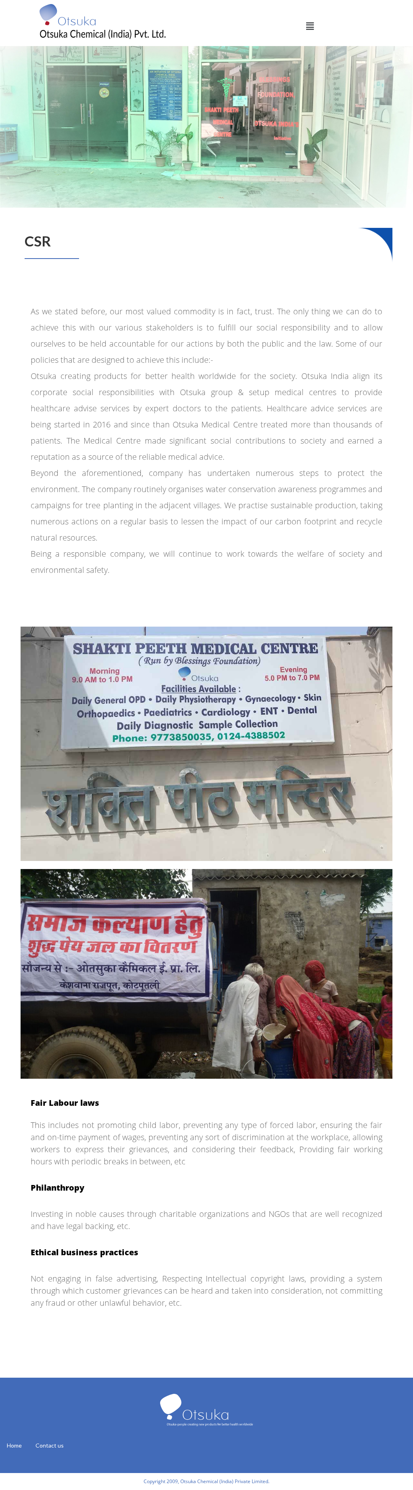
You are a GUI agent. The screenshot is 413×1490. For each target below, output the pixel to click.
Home (14, 1445)
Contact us (49, 1445)
